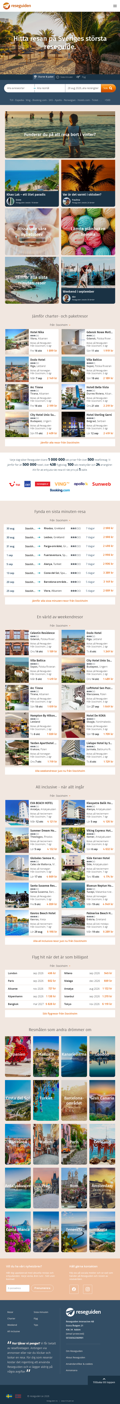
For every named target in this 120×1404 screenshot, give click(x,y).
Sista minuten (41, 1312)
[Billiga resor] (9, 1396)
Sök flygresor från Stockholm (60, 1013)
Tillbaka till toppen (104, 1382)
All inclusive (13, 1331)
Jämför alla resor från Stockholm (60, 442)
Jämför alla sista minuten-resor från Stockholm (60, 600)
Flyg (36, 1318)
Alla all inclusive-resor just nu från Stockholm (60, 941)
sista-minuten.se (67, 1401)
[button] (19, 88)
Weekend (12, 1325)
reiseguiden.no (52, 1401)
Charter (11, 1318)
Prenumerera (42, 1288)
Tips (36, 1325)
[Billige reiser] (18, 1396)
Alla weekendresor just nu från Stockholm (60, 770)
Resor (10, 1312)
